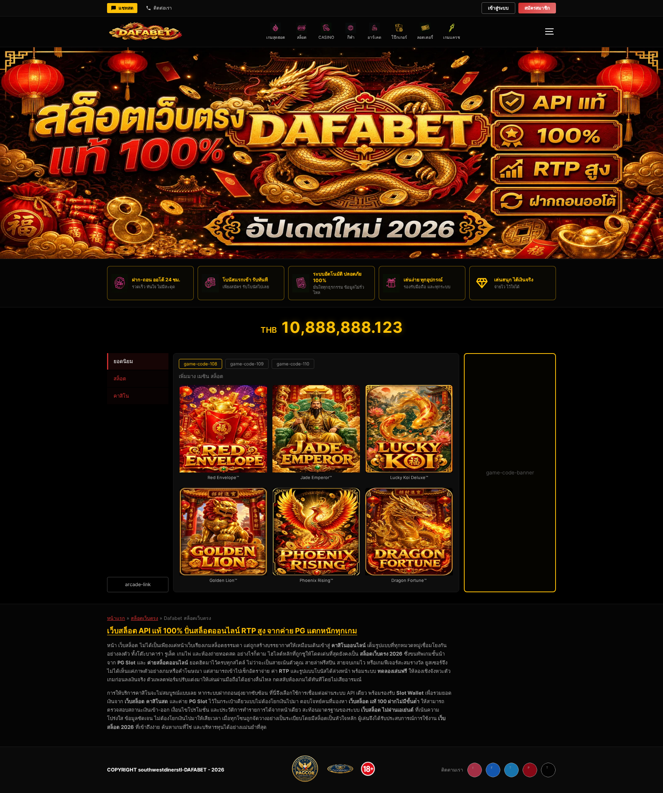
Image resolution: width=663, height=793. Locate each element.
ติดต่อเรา (162, 8)
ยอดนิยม (123, 361)
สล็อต (120, 378)
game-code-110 (293, 364)
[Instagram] (474, 770)
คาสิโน (121, 396)
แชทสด (126, 8)
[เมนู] (549, 31)
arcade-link (138, 584)
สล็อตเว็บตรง (144, 618)
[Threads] (548, 770)
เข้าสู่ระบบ (498, 8)
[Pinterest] (530, 770)
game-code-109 (247, 364)
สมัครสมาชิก (537, 8)
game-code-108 (200, 364)
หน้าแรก (116, 618)
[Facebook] (493, 770)
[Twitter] (511, 770)
